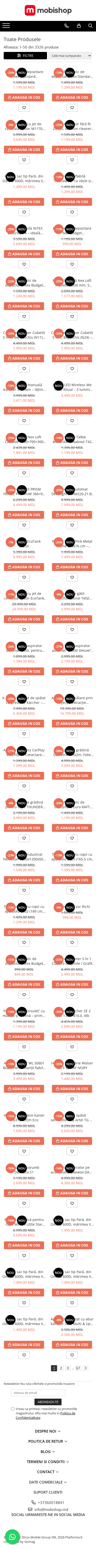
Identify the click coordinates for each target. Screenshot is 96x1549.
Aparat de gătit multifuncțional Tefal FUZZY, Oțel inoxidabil (72, 596)
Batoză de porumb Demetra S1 (24, 1169)
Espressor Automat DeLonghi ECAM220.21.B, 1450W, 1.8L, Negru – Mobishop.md (72, 491)
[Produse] (6, 27)
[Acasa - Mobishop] (48, 10)
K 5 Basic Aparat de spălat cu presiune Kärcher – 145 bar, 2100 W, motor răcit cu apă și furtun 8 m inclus (24, 700)
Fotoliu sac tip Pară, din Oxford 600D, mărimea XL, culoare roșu (24, 178)
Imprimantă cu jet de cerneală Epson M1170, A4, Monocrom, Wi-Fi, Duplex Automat (24, 126)
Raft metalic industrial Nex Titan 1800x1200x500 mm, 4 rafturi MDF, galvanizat (24, 856)
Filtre (27, 55)
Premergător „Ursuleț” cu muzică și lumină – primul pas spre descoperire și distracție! (24, 1013)
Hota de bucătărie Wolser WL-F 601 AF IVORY (72, 1065)
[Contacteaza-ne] (66, 26)
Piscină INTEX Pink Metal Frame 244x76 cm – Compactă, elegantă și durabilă (72, 543)
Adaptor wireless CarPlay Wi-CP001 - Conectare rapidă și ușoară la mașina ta (24, 752)
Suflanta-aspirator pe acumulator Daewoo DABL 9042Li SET (72, 1169)
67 (78, 1368)
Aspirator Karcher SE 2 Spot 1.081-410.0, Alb (72, 1013)
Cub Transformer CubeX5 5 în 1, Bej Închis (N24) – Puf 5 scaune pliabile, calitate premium (72, 335)
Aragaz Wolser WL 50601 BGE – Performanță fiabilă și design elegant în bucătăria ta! (24, 1065)
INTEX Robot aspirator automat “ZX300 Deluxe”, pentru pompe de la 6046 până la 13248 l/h (72, 648)
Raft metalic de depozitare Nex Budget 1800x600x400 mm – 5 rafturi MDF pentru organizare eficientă (24, 961)
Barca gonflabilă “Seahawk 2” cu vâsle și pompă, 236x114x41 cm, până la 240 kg (72, 178)
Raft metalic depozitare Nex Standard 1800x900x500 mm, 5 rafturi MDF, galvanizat (24, 74)
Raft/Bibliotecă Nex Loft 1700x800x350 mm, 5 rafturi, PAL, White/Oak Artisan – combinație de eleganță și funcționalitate (72, 282)
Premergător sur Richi (72, 906)
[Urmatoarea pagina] (85, 1368)
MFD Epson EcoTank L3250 (24, 543)
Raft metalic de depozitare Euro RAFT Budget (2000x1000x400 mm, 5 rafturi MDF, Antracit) (72, 804)
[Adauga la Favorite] (24, 108)
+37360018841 (50, 1502)
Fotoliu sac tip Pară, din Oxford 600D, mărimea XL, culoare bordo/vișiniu (24, 1274)
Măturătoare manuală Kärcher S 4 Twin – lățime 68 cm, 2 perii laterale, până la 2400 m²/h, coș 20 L (24, 387)
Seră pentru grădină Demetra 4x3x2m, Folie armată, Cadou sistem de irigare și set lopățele (72, 752)
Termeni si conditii (46, 1461)
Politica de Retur (46, 1441)
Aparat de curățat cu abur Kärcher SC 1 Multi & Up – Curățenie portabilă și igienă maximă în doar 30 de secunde (72, 1321)
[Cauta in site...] (90, 26)
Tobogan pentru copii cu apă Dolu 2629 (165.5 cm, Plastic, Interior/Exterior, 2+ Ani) (72, 856)
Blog (46, 1451)
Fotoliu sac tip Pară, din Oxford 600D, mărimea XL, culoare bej (24, 1321)
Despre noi (46, 1431)
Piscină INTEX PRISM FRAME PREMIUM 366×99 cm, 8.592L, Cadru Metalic (24, 491)
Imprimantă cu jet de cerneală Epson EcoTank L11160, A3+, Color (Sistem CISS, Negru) (24, 596)
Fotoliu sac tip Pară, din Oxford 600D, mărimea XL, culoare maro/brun (72, 1274)
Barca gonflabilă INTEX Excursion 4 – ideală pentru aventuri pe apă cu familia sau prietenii (24, 230)
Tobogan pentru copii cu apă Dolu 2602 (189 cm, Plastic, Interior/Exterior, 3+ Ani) (24, 909)
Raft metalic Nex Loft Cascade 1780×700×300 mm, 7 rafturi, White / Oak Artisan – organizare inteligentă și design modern (24, 439)
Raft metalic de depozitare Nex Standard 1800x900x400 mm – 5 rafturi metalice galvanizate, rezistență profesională (72, 74)
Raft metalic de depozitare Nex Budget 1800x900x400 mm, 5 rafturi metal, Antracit (24, 282)
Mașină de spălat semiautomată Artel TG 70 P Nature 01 (72, 1117)
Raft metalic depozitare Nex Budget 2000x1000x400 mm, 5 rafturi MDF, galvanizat (72, 230)
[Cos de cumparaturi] (79, 26)
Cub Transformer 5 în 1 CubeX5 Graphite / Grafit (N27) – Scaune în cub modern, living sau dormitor (72, 961)
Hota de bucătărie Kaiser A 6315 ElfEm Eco (24, 1117)
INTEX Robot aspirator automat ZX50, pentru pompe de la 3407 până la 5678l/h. (24, 648)
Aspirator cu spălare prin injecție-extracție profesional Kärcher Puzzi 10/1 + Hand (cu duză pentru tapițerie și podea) (72, 700)
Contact (46, 1471)
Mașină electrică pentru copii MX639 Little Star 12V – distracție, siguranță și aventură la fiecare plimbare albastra (24, 1222)
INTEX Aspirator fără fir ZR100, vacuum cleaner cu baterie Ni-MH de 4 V (72, 126)
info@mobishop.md (50, 1509)
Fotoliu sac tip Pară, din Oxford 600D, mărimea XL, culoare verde (72, 1222)
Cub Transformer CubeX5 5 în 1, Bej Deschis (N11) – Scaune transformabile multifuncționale (24, 335)
